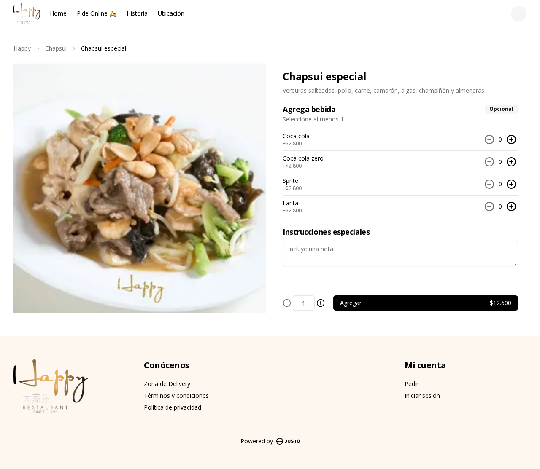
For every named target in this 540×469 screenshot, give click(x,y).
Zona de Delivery (167, 384)
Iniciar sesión (422, 395)
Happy (22, 48)
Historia (137, 13)
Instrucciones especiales (326, 232)
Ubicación (171, 13)
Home (58, 13)
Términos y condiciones (176, 395)
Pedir (411, 384)
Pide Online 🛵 (96, 13)
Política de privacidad (172, 407)
